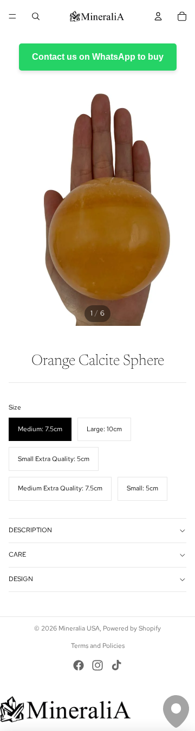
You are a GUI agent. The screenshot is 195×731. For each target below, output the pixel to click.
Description (30, 530)
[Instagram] (97, 665)
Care (17, 554)
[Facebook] (78, 665)
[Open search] (36, 16)
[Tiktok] (116, 665)
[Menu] (12, 16)
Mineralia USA (79, 628)
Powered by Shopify (132, 628)
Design (21, 579)
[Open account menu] (158, 16)
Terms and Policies (98, 645)
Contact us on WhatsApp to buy (98, 56)
